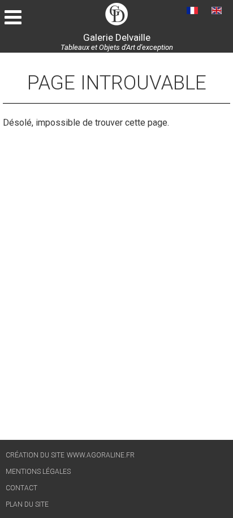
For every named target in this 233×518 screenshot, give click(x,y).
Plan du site (27, 504)
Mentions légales (38, 472)
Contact (21, 488)
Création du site (35, 455)
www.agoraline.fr (101, 455)
